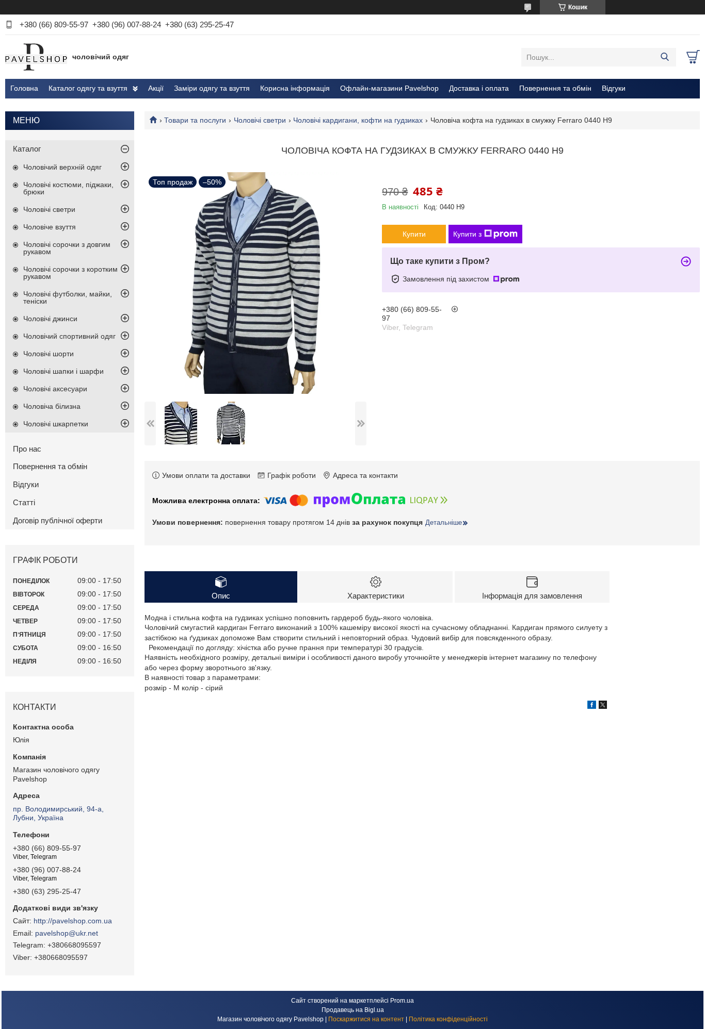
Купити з (467, 234)
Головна (24, 88)
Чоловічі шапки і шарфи (63, 371)
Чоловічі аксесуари (55, 389)
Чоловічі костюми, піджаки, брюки (68, 188)
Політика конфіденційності (448, 1019)
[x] (603, 706)
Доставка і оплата (479, 88)
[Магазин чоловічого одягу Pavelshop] (36, 57)
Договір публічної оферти (57, 520)
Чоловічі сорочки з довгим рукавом (66, 248)
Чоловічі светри (260, 120)
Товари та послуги (195, 120)
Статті (24, 502)
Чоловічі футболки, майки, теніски (67, 297)
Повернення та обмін (555, 88)
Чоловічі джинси (50, 318)
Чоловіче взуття (49, 227)
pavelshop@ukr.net (66, 933)
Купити (414, 234)
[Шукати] (664, 57)
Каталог (27, 148)
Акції (156, 88)
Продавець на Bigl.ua (353, 1010)
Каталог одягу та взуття (88, 88)
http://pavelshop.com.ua (73, 921)
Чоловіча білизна (52, 406)
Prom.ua (402, 1000)
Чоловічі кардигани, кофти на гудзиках (358, 120)
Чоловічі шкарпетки (55, 424)
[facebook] (591, 706)
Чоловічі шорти (48, 354)
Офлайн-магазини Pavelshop (389, 88)
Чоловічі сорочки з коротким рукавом (70, 272)
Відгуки (614, 88)
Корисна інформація (295, 88)
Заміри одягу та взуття (212, 88)
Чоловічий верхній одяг (62, 167)
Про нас (27, 448)
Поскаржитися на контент (366, 1019)
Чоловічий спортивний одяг (69, 336)
